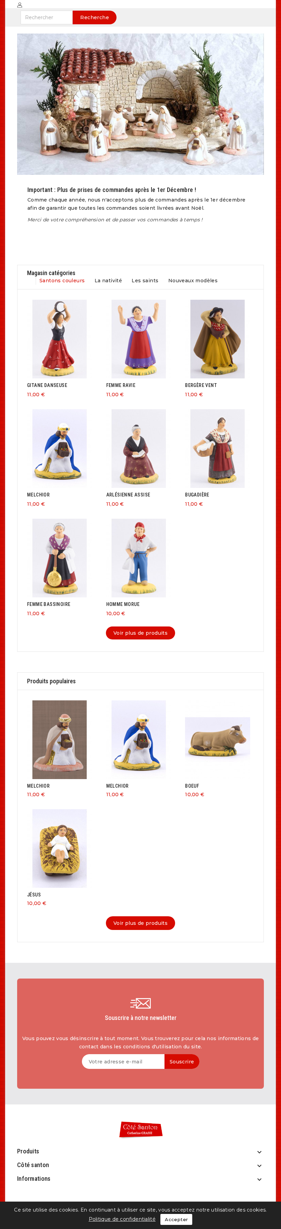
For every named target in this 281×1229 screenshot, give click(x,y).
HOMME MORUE (122, 604)
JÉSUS (34, 894)
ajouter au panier (53, 338)
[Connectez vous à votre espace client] (19, 5)
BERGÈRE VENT (201, 385)
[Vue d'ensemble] (66, 338)
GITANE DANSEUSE (47, 385)
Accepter (176, 1219)
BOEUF (192, 786)
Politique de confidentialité (122, 1219)
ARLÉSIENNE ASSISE (128, 494)
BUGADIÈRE (197, 494)
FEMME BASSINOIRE (48, 604)
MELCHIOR (38, 494)
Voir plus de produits (140, 633)
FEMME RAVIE (120, 385)
